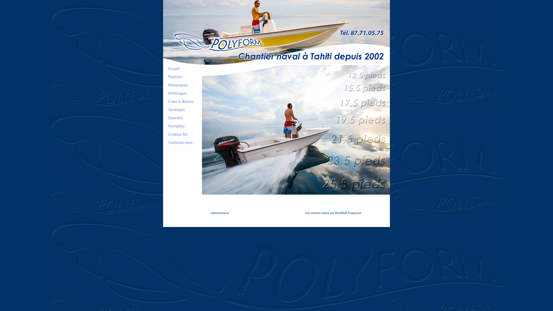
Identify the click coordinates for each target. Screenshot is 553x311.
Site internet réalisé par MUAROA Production (333, 213)
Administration (220, 213)
